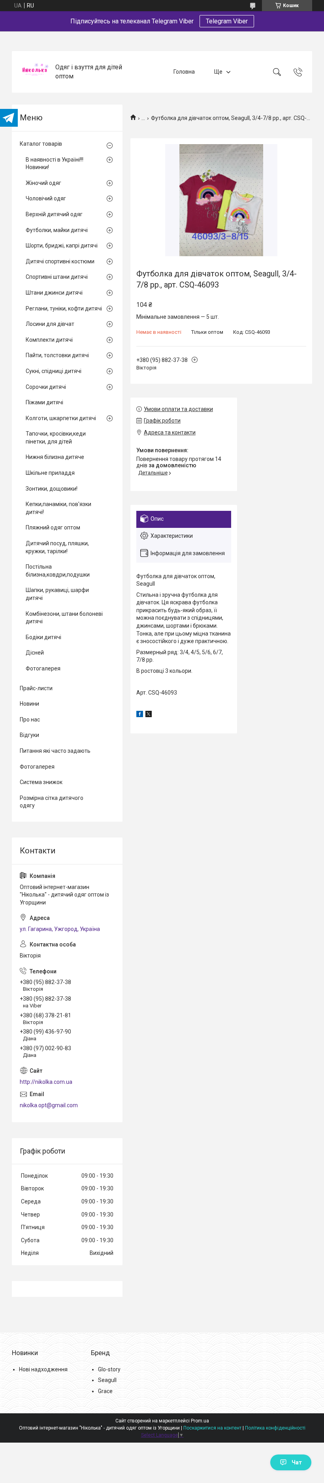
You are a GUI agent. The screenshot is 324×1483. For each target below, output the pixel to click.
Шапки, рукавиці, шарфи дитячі (57, 594)
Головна (184, 72)
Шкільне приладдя (50, 473)
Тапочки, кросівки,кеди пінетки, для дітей (56, 437)
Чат (297, 1462)
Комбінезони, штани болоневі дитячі (64, 618)
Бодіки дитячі (43, 637)
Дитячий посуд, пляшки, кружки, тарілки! (57, 547)
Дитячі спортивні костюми (60, 261)
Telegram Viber (227, 21)
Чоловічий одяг (46, 198)
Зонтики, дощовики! (51, 488)
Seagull (107, 1380)
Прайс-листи (36, 688)
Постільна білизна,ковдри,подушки (58, 571)
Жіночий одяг (43, 183)
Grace (105, 1391)
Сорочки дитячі (46, 387)
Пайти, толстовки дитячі (57, 355)
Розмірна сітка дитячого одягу (51, 802)
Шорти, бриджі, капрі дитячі (62, 245)
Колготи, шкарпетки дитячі (61, 418)
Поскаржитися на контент (212, 1428)
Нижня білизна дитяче (55, 457)
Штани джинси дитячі (54, 292)
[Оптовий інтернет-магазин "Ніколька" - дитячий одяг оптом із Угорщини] (34, 72)
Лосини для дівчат (50, 324)
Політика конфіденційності (275, 1428)
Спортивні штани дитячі (57, 277)
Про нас (30, 719)
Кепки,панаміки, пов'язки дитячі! (58, 508)
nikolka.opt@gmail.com (49, 1105)
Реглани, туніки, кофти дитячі (64, 308)
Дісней (35, 652)
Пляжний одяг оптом (53, 527)
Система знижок (41, 782)
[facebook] (139, 715)
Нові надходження (43, 1369)
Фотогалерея (43, 668)
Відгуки (29, 735)
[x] (148, 715)
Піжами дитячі (44, 402)
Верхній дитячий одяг (54, 214)
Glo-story (109, 1369)
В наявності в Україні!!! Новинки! (54, 163)
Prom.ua (200, 1421)
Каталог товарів (41, 144)
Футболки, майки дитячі (57, 230)
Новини (29, 704)
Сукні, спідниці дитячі (53, 371)
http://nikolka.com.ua (46, 1082)
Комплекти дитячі (49, 340)
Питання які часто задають (55, 751)
